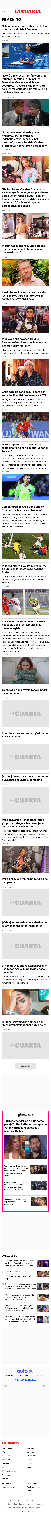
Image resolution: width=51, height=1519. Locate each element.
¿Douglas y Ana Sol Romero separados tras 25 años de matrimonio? (15, 1201)
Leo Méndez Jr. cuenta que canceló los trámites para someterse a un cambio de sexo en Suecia (24, 296)
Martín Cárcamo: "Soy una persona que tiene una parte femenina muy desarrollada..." (23, 249)
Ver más (25, 1066)
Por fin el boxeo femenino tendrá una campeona (25, 880)
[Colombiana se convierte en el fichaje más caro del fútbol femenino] (25, 56)
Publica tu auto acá (25, 1380)
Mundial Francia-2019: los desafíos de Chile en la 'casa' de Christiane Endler (24, 569)
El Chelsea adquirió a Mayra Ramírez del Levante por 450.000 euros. (25, 35)
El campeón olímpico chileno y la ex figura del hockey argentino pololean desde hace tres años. (25, 351)
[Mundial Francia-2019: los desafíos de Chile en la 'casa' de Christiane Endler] (25, 602)
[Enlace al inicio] (25, 1115)
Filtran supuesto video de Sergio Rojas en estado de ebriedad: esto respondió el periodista (19, 1308)
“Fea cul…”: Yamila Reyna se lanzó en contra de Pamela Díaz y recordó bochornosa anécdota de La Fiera (19, 1263)
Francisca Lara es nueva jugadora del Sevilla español (25, 735)
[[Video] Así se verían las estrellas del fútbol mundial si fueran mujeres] (25, 946)
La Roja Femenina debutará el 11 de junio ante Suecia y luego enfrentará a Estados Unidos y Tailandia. (24, 579)
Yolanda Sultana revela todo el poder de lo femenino (24, 691)
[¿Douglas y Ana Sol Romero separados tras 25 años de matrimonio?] (39, 1202)
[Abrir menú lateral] (4, 11)
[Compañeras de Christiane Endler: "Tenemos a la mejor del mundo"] (25, 546)
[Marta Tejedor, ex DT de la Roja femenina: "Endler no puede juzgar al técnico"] (25, 487)
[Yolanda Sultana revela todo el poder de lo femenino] (25, 714)
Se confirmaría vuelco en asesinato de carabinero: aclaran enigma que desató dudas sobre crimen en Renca (20, 1286)
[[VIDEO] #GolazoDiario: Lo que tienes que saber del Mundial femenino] (25, 800)
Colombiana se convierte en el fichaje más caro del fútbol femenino (25, 27)
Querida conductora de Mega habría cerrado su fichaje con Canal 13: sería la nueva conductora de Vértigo (20, 1319)
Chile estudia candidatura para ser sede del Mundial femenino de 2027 (24, 393)
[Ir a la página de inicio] (28, 11)
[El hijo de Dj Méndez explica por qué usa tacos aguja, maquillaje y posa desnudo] (25, 1002)
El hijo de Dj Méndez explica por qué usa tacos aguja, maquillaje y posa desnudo (24, 969)
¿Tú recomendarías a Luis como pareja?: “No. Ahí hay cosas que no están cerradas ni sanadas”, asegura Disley (25, 1126)
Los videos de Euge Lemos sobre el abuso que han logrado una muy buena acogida (24, 625)
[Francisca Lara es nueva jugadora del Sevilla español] (25, 757)
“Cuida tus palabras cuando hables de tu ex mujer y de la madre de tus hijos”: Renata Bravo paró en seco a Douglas (16, 1171)
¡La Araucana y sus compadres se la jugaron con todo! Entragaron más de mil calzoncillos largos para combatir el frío (16, 1187)
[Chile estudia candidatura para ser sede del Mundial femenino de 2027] (25, 425)
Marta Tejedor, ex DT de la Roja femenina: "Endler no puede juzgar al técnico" (25, 448)
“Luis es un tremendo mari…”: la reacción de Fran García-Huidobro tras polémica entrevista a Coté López (19, 1275)
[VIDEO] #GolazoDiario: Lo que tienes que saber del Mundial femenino (25, 778)
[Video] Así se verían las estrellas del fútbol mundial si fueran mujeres (24, 924)
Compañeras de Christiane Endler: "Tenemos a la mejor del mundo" (23, 508)
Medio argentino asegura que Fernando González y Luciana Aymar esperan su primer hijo (24, 342)
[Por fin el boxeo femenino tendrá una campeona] (25, 903)
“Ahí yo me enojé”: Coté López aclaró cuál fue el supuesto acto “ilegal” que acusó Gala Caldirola (20, 1297)
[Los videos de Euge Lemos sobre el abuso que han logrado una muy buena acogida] (25, 670)
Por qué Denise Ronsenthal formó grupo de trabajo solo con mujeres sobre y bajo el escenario (23, 823)
